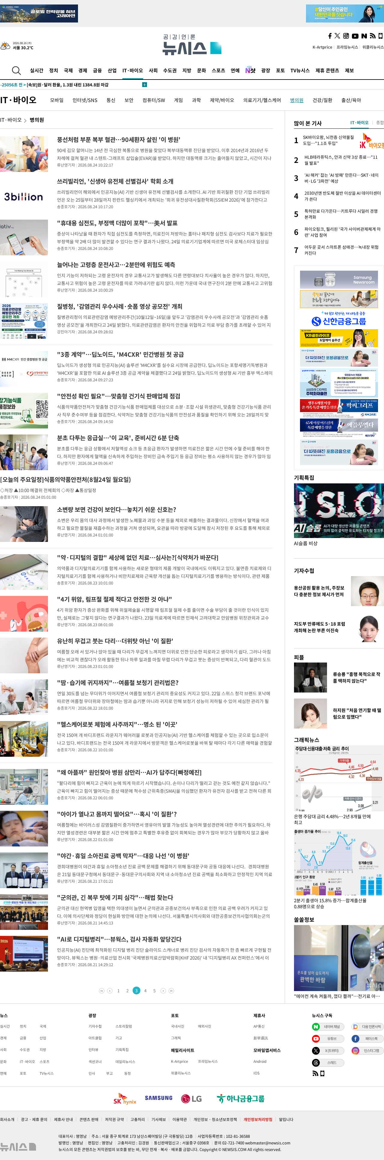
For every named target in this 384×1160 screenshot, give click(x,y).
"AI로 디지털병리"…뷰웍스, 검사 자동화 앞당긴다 (119, 939)
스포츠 (218, 70)
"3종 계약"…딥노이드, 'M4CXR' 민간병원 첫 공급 (120, 354)
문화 (201, 70)
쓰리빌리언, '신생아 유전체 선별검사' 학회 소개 (115, 181)
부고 (109, 1073)
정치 (53, 70)
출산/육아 (351, 100)
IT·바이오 (132, 70)
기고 (119, 1038)
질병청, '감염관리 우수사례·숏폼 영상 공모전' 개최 (119, 306)
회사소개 (7, 1119)
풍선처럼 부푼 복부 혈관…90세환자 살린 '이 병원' (119, 139)
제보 (349, 70)
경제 (82, 70)
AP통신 (259, 1026)
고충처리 (137, 1119)
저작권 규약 (114, 1119)
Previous (299, 511)
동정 (127, 1073)
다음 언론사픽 (371, 1026)
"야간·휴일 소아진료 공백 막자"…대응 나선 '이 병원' (123, 855)
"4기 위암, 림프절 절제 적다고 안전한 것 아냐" (114, 599)
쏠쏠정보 (304, 919)
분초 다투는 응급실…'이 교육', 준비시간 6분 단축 (118, 437)
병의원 (297, 100)
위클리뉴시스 (373, 47)
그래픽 (176, 1038)
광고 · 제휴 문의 (34, 1119)
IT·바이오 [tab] (359, 122)
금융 (97, 70)
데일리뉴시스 (125, 1061)
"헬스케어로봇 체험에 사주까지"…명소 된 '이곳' (117, 724)
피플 (299, 657)
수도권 (170, 70)
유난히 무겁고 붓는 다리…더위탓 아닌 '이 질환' (115, 640)
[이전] (110, 990)
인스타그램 (371, 1050)
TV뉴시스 (300, 70)
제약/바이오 (222, 100)
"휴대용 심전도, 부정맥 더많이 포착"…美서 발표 (117, 222)
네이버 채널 (332, 1026)
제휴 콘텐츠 (327, 70)
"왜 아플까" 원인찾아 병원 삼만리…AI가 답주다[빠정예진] (129, 772)
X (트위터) (331, 1050)
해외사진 (204, 1026)
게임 (178, 100)
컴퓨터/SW (153, 100)
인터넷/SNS (85, 100)
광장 (265, 70)
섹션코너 (95, 1061)
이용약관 (179, 1119)
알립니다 (286, 1119)
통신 (111, 100)
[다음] (163, 990)
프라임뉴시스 (347, 47)
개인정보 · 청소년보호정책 (215, 1119)
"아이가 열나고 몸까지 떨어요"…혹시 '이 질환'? (117, 814)
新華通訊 (261, 1038)
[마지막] (170, 990)
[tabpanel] (339, 196)
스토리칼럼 (124, 1026)
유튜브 (331, 1038)
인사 (91, 1073)
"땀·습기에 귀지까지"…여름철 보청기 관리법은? (117, 682)
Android (260, 1061)
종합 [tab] (380, 122)
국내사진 (177, 1026)
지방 (186, 70)
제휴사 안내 (63, 1119)
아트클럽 (95, 1038)
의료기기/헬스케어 (262, 100)
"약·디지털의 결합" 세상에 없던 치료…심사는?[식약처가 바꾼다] (137, 557)
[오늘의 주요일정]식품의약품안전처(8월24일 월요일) (65, 479)
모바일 (57, 100)
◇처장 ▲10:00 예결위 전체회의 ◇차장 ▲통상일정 (48, 490)
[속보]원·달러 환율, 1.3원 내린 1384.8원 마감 (54, 85)
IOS (257, 1073)
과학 (196, 100)
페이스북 (371, 1038)
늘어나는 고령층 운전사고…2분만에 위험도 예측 (116, 264)
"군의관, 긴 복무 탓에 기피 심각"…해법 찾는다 (115, 897)
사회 (153, 70)
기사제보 (159, 1119)
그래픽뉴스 (307, 740)
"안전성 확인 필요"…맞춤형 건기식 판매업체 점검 (118, 396)
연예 (235, 70)
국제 (68, 70)
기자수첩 (304, 570)
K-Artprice (322, 47)
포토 (280, 70)
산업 (112, 70)
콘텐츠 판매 (89, 1119)
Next (379, 511)
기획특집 (122, 1049)
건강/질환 (322, 100)
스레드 (331, 1062)
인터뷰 (93, 1049)
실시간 (37, 70)
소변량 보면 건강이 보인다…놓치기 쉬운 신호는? (116, 509)
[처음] (102, 990)
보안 (129, 100)
